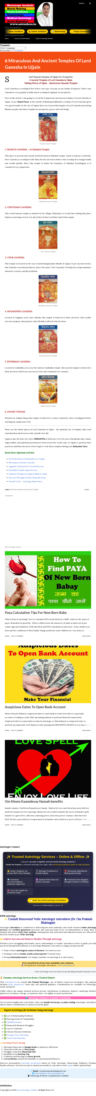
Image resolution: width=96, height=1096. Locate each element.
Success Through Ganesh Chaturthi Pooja (27, 477)
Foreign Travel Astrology (17, 1035)
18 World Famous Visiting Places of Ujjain (27, 459)
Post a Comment (17, 636)
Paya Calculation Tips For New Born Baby (36, 612)
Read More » (86, 636)
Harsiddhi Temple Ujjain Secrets (23, 470)
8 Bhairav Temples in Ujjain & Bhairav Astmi (28, 474)
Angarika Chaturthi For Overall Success (26, 466)
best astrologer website (27, 1090)
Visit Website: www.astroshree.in (49, 1073)
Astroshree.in (11, 982)
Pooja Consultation (53, 31)
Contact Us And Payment (22, 38)
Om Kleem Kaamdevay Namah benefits (34, 801)
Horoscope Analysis (79, 31)
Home (7, 38)
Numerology (31, 31)
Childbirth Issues (14, 1022)
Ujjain (69, 1065)
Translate (19, 50)
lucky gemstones (16, 984)
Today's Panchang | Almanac (44, 38)
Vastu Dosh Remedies (16, 1038)
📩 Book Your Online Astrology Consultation (48, 900)
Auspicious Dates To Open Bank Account (35, 707)
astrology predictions (31, 1063)
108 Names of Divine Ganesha (22, 462)
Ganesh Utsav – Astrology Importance (25, 481)
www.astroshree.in (66, 965)
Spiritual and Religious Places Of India (24, 489)
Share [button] (87, 489)
